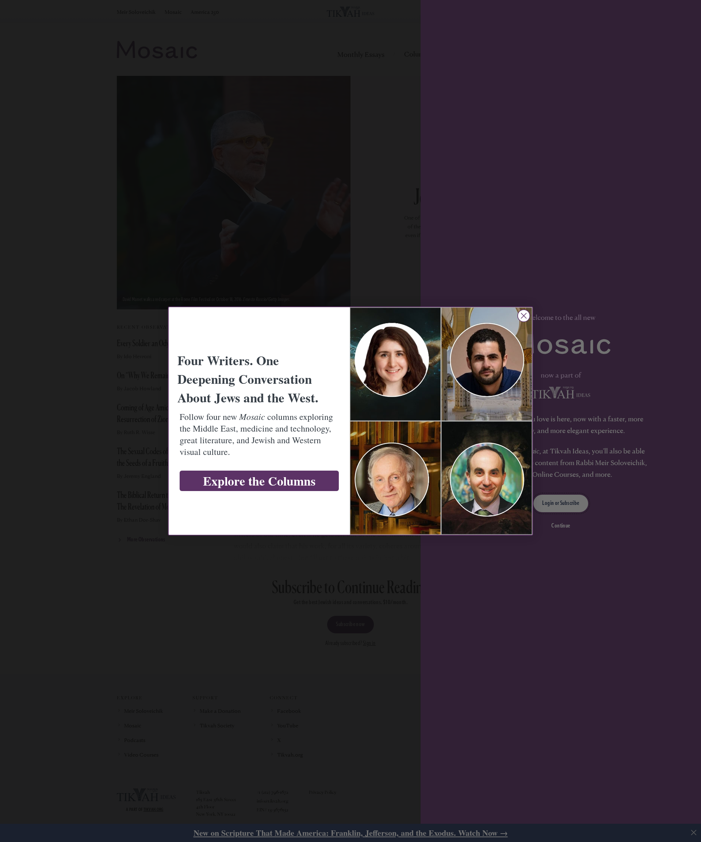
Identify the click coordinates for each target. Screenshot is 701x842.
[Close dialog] (523, 315)
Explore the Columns (259, 481)
